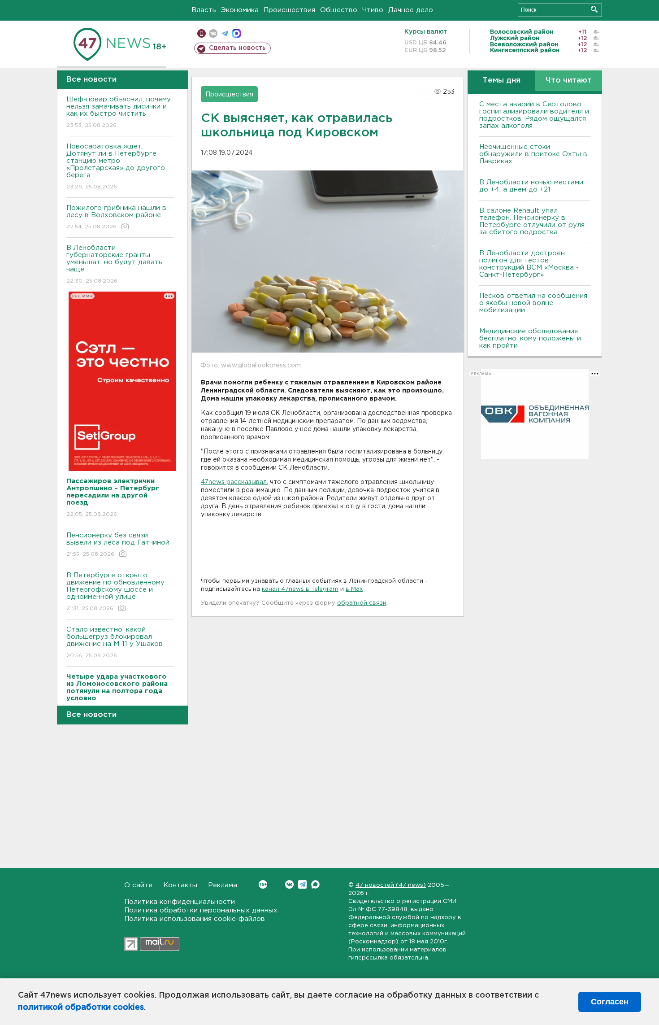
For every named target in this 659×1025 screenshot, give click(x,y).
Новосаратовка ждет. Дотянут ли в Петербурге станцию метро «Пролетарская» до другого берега (115, 166)
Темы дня (501, 80)
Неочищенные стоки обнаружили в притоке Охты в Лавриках (533, 154)
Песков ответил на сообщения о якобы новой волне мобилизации (533, 303)
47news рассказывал (234, 482)
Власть (203, 10)
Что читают (569, 80)
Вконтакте (289, 884)
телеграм (225, 33)
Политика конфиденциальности (179, 902)
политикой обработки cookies (81, 1007)
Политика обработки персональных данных (200, 910)
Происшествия (289, 10)
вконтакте (213, 33)
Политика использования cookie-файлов (194, 919)
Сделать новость (237, 48)
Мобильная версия (201, 33)
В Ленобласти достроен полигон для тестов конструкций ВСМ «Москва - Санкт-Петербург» (529, 264)
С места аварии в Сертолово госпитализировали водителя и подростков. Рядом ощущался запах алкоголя (534, 115)
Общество (338, 10)
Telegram (302, 884)
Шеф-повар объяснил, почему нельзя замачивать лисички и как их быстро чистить (118, 112)
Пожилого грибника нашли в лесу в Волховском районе (116, 217)
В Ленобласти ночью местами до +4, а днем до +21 (531, 185)
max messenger (236, 33)
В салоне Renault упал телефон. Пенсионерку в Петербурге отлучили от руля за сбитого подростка (532, 221)
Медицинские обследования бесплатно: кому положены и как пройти (530, 338)
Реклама (222, 885)
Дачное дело (410, 10)
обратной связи (361, 603)
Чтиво (372, 10)
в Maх (354, 589)
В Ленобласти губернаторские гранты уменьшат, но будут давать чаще (114, 264)
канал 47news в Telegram (300, 589)
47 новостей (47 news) (391, 885)
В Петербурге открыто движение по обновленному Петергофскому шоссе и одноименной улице (115, 591)
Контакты (180, 885)
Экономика (240, 10)
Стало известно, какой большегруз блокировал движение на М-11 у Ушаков (114, 642)
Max (315, 884)
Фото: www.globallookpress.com (250, 365)
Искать (594, 9)
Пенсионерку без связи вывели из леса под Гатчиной (117, 544)
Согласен (610, 1001)
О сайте (138, 885)
